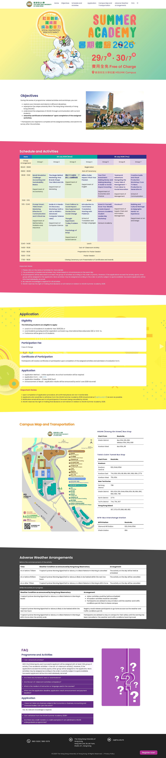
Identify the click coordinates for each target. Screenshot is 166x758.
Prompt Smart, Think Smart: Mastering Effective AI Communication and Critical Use (39, 210)
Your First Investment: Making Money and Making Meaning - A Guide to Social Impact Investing (105, 181)
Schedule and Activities (77, 4)
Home (56, 3)
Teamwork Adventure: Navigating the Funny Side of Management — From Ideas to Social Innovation (121, 182)
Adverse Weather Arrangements (121, 4)
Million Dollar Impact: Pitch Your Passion (89, 177)
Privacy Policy (109, 754)
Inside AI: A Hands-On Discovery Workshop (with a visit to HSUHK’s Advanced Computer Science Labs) (56, 211)
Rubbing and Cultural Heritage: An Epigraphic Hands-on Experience (138, 209)
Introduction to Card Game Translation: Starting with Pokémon (88, 209)
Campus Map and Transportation (105, 4)
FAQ (132, 3)
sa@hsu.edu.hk (100, 397)
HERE (44, 377)
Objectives (65, 3)
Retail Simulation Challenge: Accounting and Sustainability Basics (39, 180)
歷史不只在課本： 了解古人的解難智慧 (72, 176)
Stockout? (118, 204)
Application (92, 3)
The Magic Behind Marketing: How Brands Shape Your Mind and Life (56, 178)
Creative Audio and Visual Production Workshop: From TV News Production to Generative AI (137, 182)
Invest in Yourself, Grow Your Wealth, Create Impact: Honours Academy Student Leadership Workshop (105, 211)
